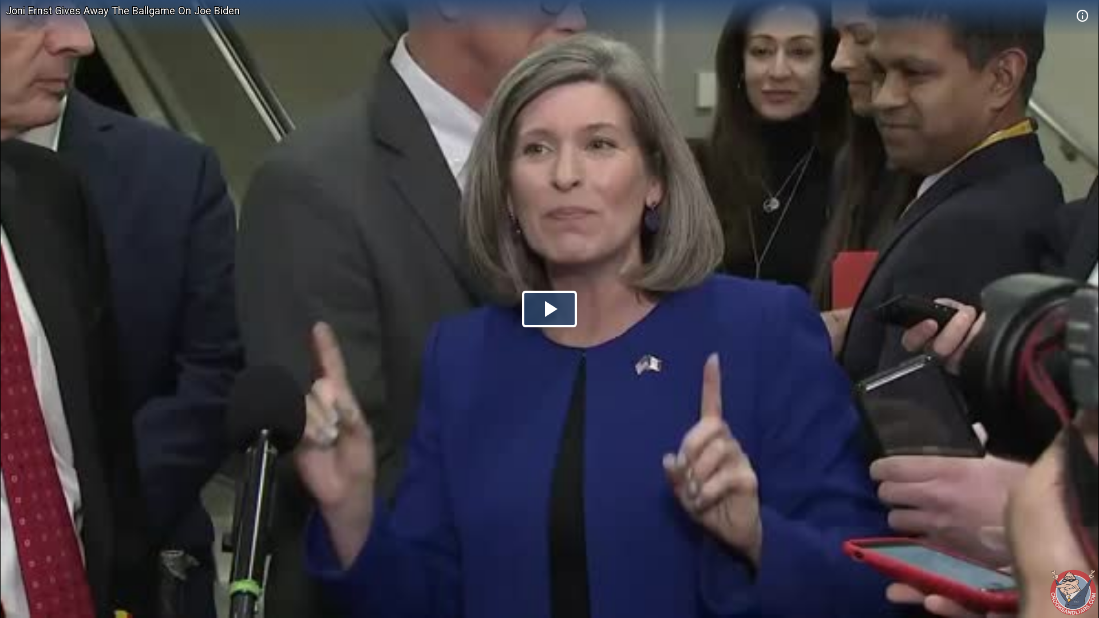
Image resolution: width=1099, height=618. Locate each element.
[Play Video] (549, 309)
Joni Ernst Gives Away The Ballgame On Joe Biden (123, 11)
